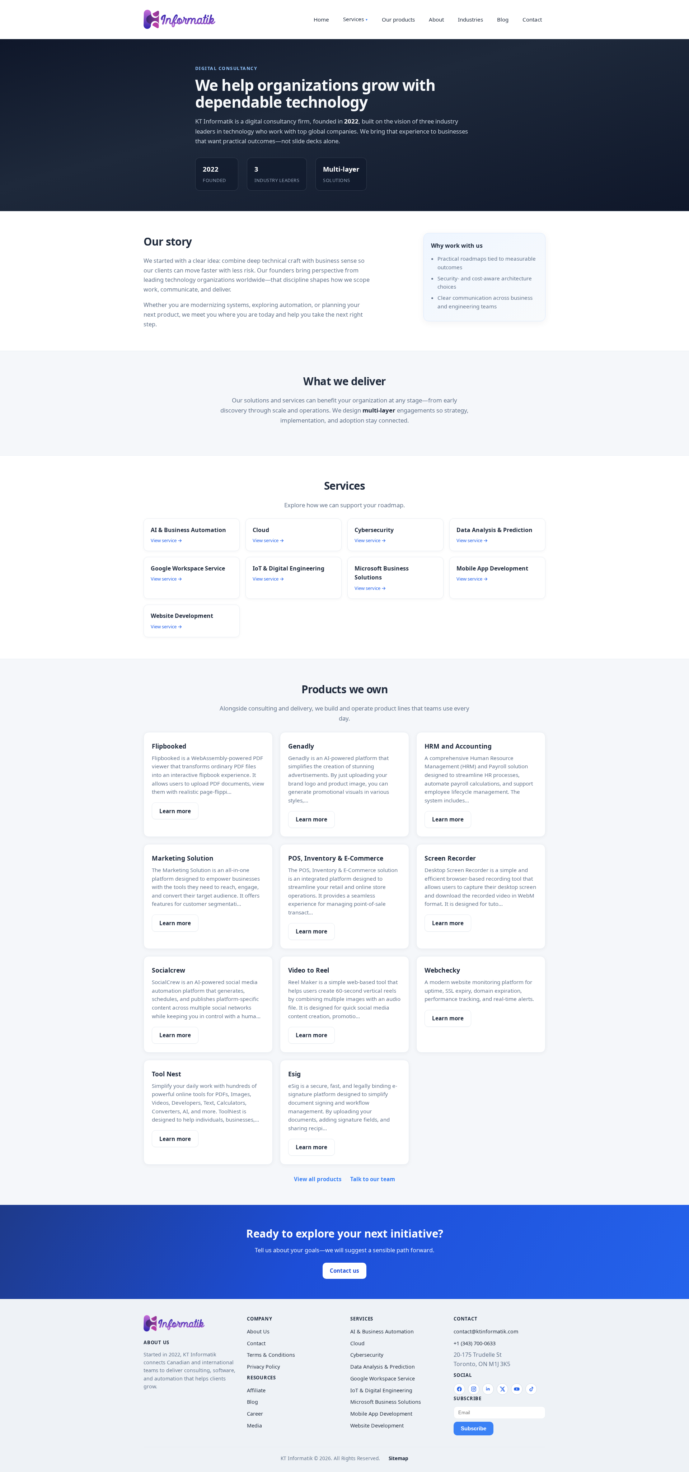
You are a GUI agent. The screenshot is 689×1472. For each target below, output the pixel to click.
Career (255, 1413)
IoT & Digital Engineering (381, 1390)
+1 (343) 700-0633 (475, 1343)
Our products (398, 19)
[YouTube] (516, 1389)
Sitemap (398, 1458)
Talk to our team (372, 1179)
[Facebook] (459, 1389)
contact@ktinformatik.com (486, 1331)
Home (321, 19)
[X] (502, 1389)
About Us (258, 1331)
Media (254, 1425)
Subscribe (473, 1428)
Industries (470, 19)
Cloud (357, 1343)
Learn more (175, 811)
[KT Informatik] (179, 19)
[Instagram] (473, 1389)
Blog (502, 19)
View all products (318, 1179)
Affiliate (256, 1390)
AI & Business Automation (382, 1331)
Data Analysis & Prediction (382, 1366)
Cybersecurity (366, 1354)
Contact (532, 19)
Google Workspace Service (382, 1378)
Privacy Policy (263, 1366)
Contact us (344, 1270)
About (436, 19)
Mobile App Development (381, 1413)
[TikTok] (531, 1389)
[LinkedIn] (488, 1389)
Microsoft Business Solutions (385, 1401)
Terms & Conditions (271, 1354)
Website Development (377, 1425)
